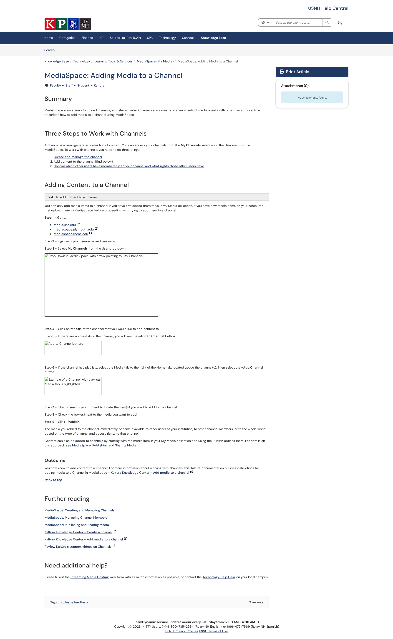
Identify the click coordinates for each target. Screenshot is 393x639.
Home (48, 38)
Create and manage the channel (78, 157)
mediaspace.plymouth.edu (74, 229)
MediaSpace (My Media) (155, 61)
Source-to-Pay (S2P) (125, 38)
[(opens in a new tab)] (68, 24)
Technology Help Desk (219, 577)
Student (83, 85)
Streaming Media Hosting (90, 577)
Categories (67, 38)
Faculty (55, 85)
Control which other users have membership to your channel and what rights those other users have (129, 166)
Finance (87, 38)
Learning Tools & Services (113, 61)
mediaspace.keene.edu (71, 234)
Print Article (297, 71)
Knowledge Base (213, 38)
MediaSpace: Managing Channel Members (76, 517)
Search (51, 50)
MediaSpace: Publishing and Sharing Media (104, 445)
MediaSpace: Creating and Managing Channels (79, 510)
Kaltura (99, 85)
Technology (167, 38)
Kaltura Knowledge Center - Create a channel (78, 532)
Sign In (343, 22)
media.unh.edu (65, 225)
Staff (69, 85)
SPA (150, 38)
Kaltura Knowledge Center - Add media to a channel (150, 473)
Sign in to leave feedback (69, 602)
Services (188, 38)
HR (101, 38)
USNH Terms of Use (213, 631)
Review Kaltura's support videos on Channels (78, 547)
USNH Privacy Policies (181, 631)
